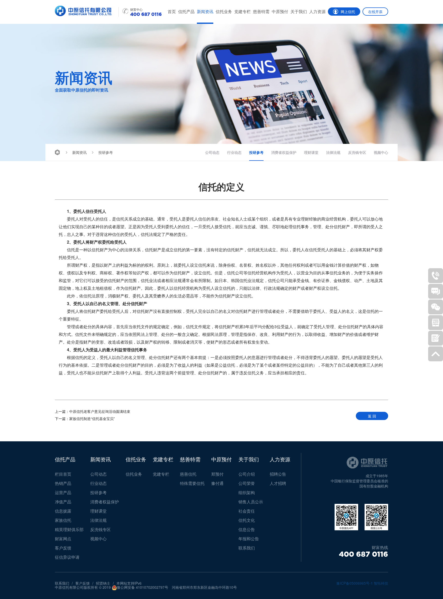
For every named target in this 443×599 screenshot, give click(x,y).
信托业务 (224, 11)
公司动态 (212, 152)
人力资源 (317, 11)
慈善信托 (188, 474)
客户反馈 (63, 548)
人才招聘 (278, 483)
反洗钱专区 (357, 152)
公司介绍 (246, 474)
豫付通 (217, 483)
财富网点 (63, 539)
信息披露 (63, 511)
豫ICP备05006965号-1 (354, 583)
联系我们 (246, 548)
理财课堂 (311, 152)
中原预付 (280, 11)
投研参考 (105, 152)
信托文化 (246, 520)
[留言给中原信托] (435, 338)
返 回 (372, 415)
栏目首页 (63, 474)
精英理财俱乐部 (69, 529)
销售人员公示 (250, 502)
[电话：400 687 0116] (435, 275)
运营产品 (63, 492)
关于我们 (298, 11)
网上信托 (348, 11)
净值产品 (63, 502)
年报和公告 (248, 539)
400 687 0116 (363, 554)
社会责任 (246, 511)
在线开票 (375, 11)
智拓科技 (381, 583)
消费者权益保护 (283, 152)
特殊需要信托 (192, 483)
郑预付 (217, 474)
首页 (172, 11)
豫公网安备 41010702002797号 (142, 587)
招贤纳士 (103, 583)
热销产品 (63, 483)
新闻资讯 (205, 11)
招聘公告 (278, 474)
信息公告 (246, 529)
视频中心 (381, 152)
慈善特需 (261, 11)
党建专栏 (242, 11)
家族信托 (63, 520)
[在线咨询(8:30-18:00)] (435, 291)
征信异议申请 (67, 557)
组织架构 (246, 492)
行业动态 (234, 152)
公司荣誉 (246, 483)
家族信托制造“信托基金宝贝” (85, 418)
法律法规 (333, 152)
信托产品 (186, 11)
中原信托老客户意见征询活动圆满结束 (92, 411)
